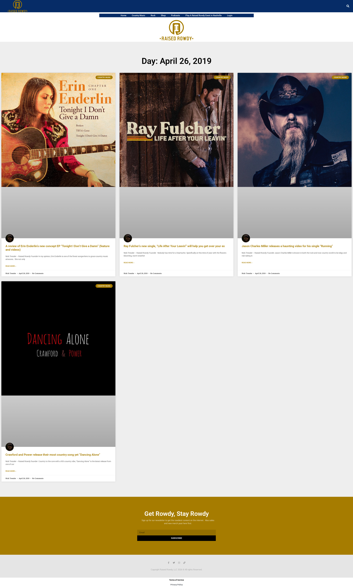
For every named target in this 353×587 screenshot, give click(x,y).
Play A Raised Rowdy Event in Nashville (203, 15)
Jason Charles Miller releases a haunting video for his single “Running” (287, 246)
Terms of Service (176, 580)
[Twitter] (174, 563)
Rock (153, 15)
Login (229, 15)
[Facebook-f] (169, 563)
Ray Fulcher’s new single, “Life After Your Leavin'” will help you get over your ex (174, 246)
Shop (163, 15)
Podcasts (175, 15)
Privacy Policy (176, 585)
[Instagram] (179, 563)
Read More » (11, 266)
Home (123, 15)
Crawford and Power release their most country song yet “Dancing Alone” (53, 454)
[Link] (184, 563)
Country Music (138, 15)
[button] (348, 6)
